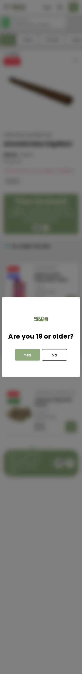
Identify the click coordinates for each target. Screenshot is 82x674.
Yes (27, 355)
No (54, 355)
